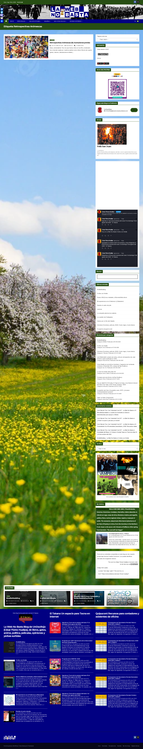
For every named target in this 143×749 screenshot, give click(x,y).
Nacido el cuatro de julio (104, 305)
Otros (104, 379)
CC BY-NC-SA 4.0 (125, 564)
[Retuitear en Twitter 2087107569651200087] (105, 225)
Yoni (104, 347)
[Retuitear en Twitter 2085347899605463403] (105, 248)
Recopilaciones (34, 21)
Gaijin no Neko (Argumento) (105, 397)
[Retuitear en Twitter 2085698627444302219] (105, 236)
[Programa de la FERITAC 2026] (55, 664)
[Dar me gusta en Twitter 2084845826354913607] (108, 259)
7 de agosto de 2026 (48, 600)
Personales (21, 21)
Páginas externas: (102, 36)
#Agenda (131, 242)
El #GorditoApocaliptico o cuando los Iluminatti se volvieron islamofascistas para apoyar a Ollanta (116, 412)
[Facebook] (1, 9)
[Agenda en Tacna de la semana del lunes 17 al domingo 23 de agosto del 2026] (55, 627)
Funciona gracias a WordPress (11, 745)
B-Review (105, 386)
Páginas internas (76, 21)
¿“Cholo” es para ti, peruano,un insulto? (108, 420)
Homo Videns (106, 373)
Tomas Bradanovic (103, 509)
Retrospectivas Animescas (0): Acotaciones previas (70, 43)
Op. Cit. (105, 367)
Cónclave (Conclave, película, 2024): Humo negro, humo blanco (116, 325)
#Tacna (104, 244)
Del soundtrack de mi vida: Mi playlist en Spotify (117, 496)
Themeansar (31, 745)
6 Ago (122, 240)
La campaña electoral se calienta (106, 313)
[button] (135, 21)
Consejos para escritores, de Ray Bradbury (109, 377)
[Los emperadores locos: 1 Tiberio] (101, 538)
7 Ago (122, 229)
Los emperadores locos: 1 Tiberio (119, 533)
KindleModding (101, 289)
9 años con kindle (102, 346)
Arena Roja (105, 399)
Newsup (24, 745)
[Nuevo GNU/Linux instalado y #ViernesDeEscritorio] (9, 681)
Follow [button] (134, 110)
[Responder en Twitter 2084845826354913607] (102, 259)
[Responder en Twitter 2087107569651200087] (102, 225)
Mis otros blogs (60, 21)
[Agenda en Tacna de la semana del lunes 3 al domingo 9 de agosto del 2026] (55, 698)
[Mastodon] (1, 15)
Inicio (12, 21)
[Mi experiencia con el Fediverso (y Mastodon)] (9, 700)
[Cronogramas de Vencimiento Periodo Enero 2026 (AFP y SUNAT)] (101, 646)
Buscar (99, 271)
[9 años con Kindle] (9, 665)
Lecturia (99, 309)
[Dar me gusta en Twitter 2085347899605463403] (108, 248)
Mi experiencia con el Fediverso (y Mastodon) (110, 301)
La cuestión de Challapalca (105, 317)
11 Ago (122, 218)
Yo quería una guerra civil (104, 329)
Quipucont (102, 613)
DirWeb (105, 341)
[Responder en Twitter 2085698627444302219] (102, 236)
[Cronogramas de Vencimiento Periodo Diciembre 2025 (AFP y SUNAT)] (101, 664)
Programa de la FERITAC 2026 (71, 659)
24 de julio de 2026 (81, 600)
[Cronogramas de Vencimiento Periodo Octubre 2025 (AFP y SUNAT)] (101, 700)
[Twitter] (1, 12)
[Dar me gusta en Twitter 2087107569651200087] (108, 225)
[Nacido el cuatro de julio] (9, 716)
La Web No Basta (13, 626)
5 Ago (122, 253)
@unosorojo (116, 218)
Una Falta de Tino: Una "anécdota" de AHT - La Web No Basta (115, 410)
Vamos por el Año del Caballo (105, 321)
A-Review (52, 40)
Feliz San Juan (104, 146)
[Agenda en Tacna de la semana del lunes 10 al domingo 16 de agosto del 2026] (55, 680)
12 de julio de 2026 (114, 600)
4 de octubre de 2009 (57, 45)
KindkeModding (101, 340)
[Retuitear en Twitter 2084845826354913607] (105, 259)
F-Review (105, 353)
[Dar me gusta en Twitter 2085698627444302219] (108, 236)
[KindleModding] (9, 647)
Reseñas (47, 21)
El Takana (55, 613)
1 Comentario (80, 45)
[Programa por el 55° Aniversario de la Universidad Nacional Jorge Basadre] (55, 646)
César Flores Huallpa (107, 218)
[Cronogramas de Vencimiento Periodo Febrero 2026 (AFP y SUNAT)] (101, 627)
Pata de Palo (106, 360)
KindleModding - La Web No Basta (106, 438)
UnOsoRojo (69, 45)
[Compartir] (1, 21)
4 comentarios (100, 150)
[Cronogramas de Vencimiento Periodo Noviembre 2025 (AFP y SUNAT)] (101, 682)
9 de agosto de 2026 (14, 600)
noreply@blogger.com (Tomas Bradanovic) (122, 535)
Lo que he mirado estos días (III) (106, 371)
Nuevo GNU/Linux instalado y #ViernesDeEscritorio (112, 297)
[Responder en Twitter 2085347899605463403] (102, 248)
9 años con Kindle (102, 293)
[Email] (1, 18)
